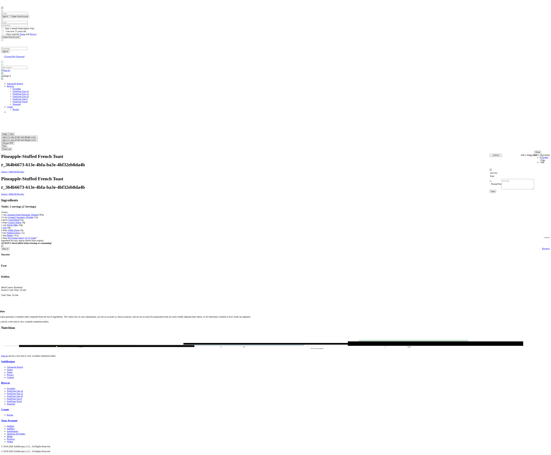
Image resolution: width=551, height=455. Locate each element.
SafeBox (11, 428)
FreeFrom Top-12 (21, 94)
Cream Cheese (14, 222)
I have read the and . (20, 34)
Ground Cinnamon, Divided (20, 217)
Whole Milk (12, 225)
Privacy (33, 34)
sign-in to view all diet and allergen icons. (19, 137)
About (10, 369)
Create (10, 107)
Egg (5, 227)
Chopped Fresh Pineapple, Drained (23, 215)
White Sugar (13, 230)
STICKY (495, 155)
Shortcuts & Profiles (16, 434)
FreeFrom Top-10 (21, 96)
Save (493, 191)
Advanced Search (15, 83)
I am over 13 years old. (15, 31)
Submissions (12, 431)
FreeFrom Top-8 (20, 101)
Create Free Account (19, 16)
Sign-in (4, 356)
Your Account (9, 420)
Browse (10, 86)
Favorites (17, 89)
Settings (10, 426)
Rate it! (5, 249)
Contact (10, 377)
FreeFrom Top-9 (20, 99)
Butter (10, 235)
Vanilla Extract (13, 233)
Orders (10, 441)
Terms (22, 34)
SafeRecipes (8, 361)
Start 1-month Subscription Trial (19, 28)
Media (10, 436)
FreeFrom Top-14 (21, 91)
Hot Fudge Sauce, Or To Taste (22, 238)
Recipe (16, 109)
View (11, 134)
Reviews (546, 248)
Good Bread (14, 220)
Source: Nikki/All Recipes (12, 172)
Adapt (4, 134)
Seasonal (17, 104)
